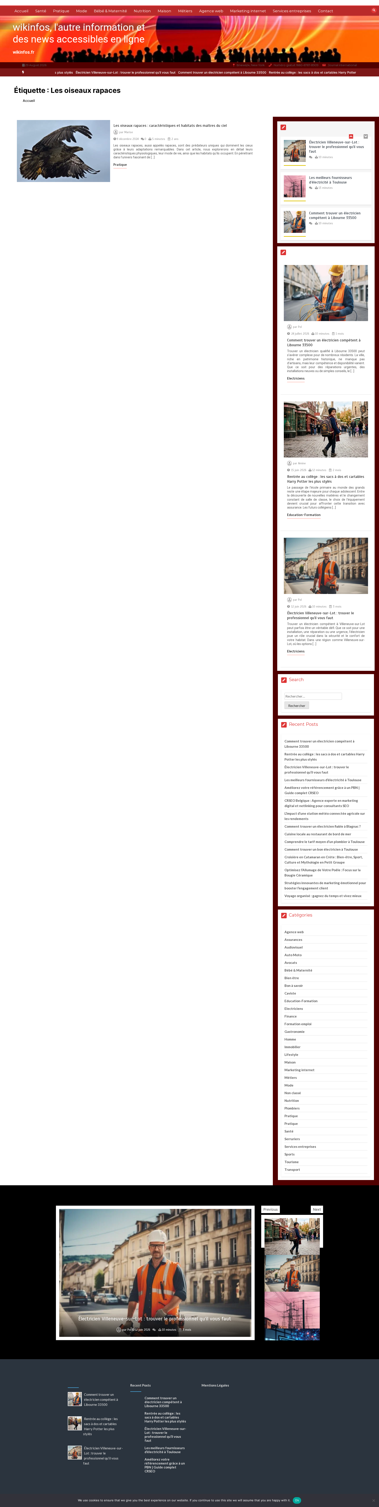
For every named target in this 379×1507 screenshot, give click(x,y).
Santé (40, 11)
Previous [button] (270, 1209)
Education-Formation (304, 515)
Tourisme (291, 1162)
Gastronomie (294, 1032)
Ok (297, 1500)
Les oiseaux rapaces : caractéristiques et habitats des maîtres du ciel (170, 125)
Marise (128, 132)
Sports (289, 1154)
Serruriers (292, 1139)
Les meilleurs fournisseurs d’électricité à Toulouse (330, 146)
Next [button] (317, 1209)
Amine (302, 463)
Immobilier (292, 1047)
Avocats (290, 963)
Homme (290, 1039)
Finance (290, 1016)
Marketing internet (248, 11)
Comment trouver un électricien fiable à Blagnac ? (322, 826)
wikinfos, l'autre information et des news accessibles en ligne (79, 33)
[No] (373, 1500)
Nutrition (142, 11)
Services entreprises (292, 11)
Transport (292, 1169)
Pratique (61, 11)
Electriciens (296, 378)
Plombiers (292, 1108)
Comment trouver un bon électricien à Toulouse (321, 849)
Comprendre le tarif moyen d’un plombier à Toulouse (324, 842)
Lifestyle (291, 1054)
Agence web (211, 11)
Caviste (290, 993)
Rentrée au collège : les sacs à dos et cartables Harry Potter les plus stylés (254, 72)
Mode (81, 11)
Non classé (292, 1093)
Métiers (185, 11)
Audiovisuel (293, 947)
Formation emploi (297, 1024)
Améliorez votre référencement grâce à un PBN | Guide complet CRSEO (165, 1465)
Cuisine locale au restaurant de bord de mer (317, 834)
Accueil (21, 11)
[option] (154, 72)
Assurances (293, 940)
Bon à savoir (293, 986)
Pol (300, 327)
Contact (325, 11)
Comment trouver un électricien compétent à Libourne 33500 (154, 72)
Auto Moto (293, 955)
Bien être (291, 978)
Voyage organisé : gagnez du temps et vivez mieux (322, 896)
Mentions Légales (215, 1385)
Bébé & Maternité (110, 11)
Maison (164, 11)
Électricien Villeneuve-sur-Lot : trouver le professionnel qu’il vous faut (57, 72)
